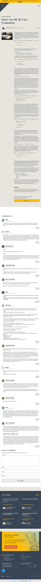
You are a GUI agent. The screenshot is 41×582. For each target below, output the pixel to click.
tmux (33, 504)
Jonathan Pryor (24, 149)
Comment (4, 454)
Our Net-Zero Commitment (26, 556)
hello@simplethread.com (8, 554)
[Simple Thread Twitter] (5, 576)
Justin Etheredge (9, 27)
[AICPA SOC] (3, 570)
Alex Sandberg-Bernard (11, 507)
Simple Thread (2, 5)
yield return (36, 32)
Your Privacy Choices (24, 580)
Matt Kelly (8, 522)
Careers (22, 554)
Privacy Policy (23, 558)
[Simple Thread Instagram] (8, 576)
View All (37, 494)
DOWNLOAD (20, 1)
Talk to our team (10, 546)
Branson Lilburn (29, 507)
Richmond (29, 562)
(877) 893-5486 (6, 556)
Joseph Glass (28, 522)
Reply (37, 228)
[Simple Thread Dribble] (10, 576)
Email (3, 471)
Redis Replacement (6, 518)
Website (3, 475)
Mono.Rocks (16, 149)
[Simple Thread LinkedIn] (2, 576)
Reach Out (26, 200)
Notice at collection (14, 580)
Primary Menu (39, 6)
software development (6, 16)
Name (3, 467)
